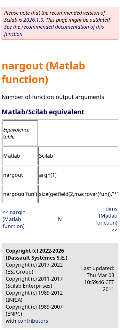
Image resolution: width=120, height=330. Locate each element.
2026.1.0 (33, 19)
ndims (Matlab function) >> (106, 219)
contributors (33, 320)
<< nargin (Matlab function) (14, 219)
